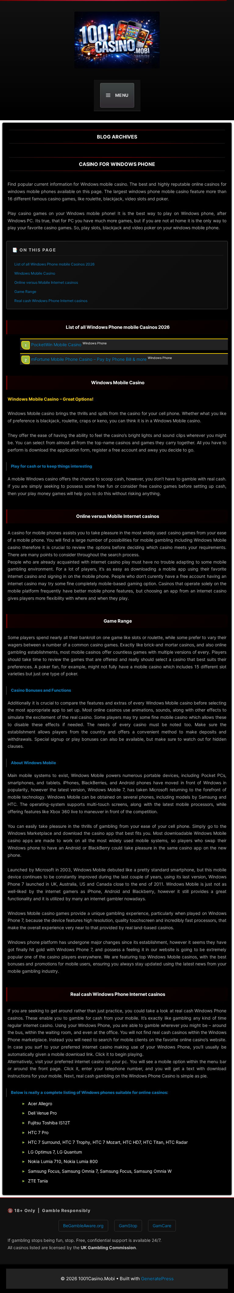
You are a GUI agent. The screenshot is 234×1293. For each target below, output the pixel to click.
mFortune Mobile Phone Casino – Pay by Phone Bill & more (89, 359)
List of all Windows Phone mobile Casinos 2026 (54, 264)
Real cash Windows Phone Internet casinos (50, 300)
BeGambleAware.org (83, 1225)
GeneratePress (157, 1278)
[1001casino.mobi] (117, 40)
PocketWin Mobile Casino (56, 344)
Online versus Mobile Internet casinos (46, 282)
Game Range (25, 291)
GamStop (128, 1225)
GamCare (162, 1225)
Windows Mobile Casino (34, 273)
